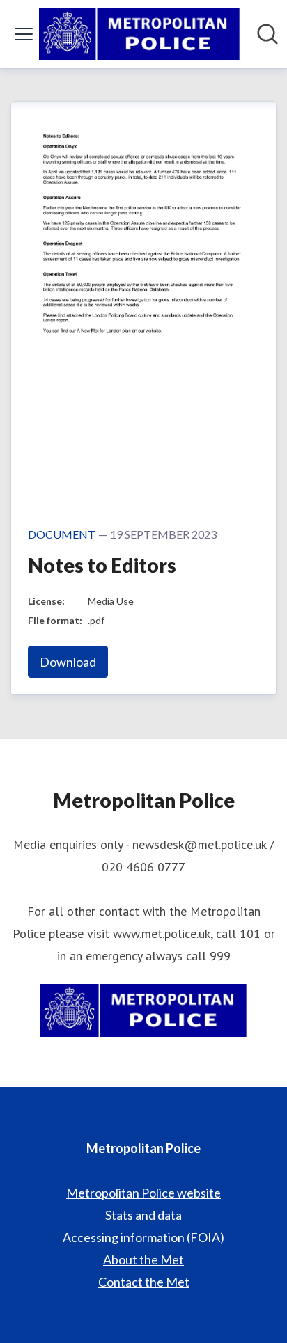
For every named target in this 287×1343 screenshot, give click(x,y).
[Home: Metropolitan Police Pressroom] (139, 34)
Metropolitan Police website (143, 1192)
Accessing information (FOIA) (143, 1237)
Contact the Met (143, 1281)
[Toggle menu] (23, 34)
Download (68, 661)
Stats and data (143, 1215)
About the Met (143, 1259)
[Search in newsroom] (267, 34)
